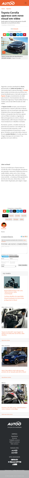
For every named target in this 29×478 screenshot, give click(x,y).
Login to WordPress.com (14, 256)
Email (11, 258)
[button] (4, 34)
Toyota (3, 96)
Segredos (8, 8)
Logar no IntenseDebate (5, 256)
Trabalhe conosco (14, 440)
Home (3, 8)
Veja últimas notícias (6, 377)
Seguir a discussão (26, 236)
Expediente (14, 436)
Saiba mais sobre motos (7, 414)
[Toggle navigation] (25, 3)
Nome (2, 258)
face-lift (24, 216)
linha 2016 (9, 219)
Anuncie (14, 438)
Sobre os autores (15, 442)
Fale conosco (14, 444)
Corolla (25, 90)
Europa (16, 219)
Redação (15, 29)
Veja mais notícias (6, 340)
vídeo (21, 219)
